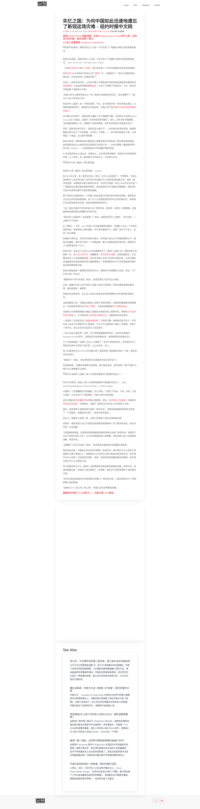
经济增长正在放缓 (117, 400)
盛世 (95, 31)
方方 (103, 31)
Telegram (145, 5)
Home (126, 5)
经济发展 (77, 400)
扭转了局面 (89, 306)
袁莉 (67, 31)
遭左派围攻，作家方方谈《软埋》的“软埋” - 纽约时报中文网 (99, 689)
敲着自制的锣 (92, 320)
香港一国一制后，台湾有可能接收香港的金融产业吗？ (97, 740)
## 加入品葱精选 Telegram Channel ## (83, 42)
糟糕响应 (92, 85)
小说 (107, 31)
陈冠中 (91, 31)
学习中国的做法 (119, 306)
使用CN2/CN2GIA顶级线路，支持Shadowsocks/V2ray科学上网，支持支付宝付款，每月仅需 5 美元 (100, 37)
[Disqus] (100, 544)
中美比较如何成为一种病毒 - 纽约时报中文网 (93, 763)
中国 (99, 31)
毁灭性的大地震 (107, 254)
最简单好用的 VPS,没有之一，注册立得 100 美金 (88, 492)
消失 (75, 403)
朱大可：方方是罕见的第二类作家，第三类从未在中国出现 (100, 661)
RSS (135, 5)
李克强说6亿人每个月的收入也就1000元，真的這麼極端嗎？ (99, 715)
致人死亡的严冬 (80, 254)
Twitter (157, 5)
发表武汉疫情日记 (98, 315)
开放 (86, 400)
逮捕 (86, 258)
